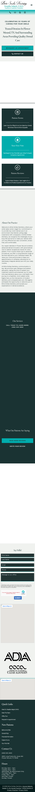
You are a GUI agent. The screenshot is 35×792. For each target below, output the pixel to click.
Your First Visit (5, 743)
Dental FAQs (5, 733)
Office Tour (5, 716)
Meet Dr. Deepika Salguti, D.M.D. (10, 709)
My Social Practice (15, 788)
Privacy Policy (23, 790)
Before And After (6, 730)
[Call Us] (10, 12)
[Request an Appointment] (25, 12)
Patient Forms (5, 740)
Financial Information (7, 737)
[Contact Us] (15, 12)
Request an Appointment (9, 719)
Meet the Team (6, 713)
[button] (31, 5)
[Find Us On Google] (20, 12)
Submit (18, 598)
